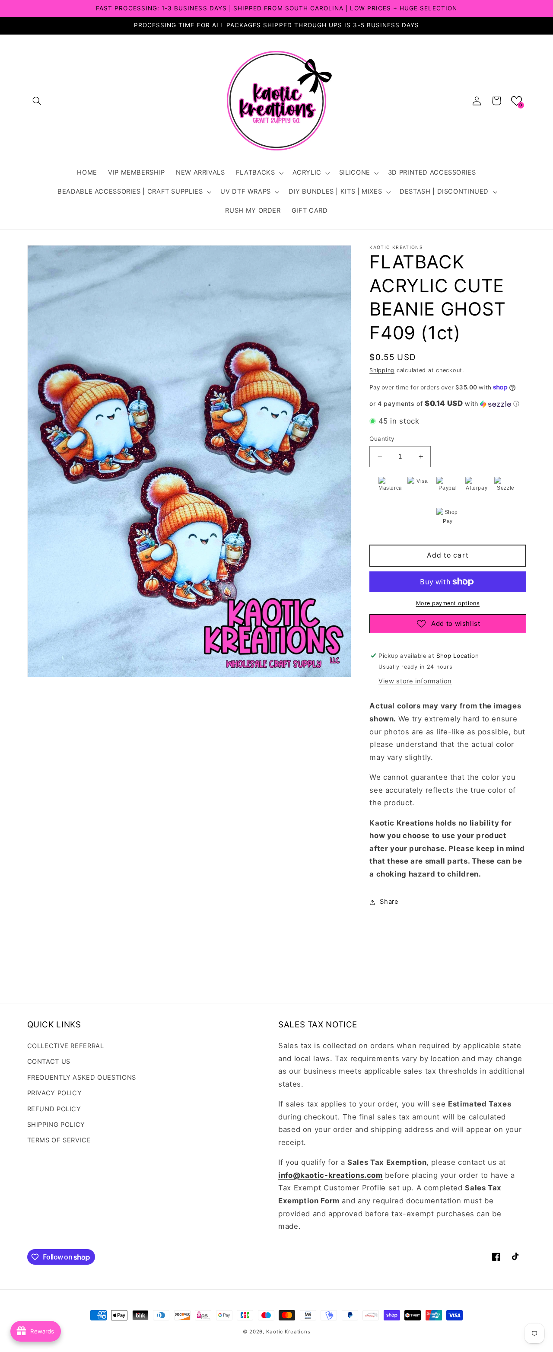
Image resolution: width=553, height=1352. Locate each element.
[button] (37, 101)
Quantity (381, 438)
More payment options (448, 603)
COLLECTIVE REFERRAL (65, 1046)
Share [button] (389, 902)
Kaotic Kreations (288, 1332)
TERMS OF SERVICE (59, 1140)
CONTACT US (48, 1061)
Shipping (381, 370)
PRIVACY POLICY (54, 1093)
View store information (415, 681)
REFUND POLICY (54, 1109)
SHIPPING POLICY (56, 1125)
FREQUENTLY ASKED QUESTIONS (81, 1077)
